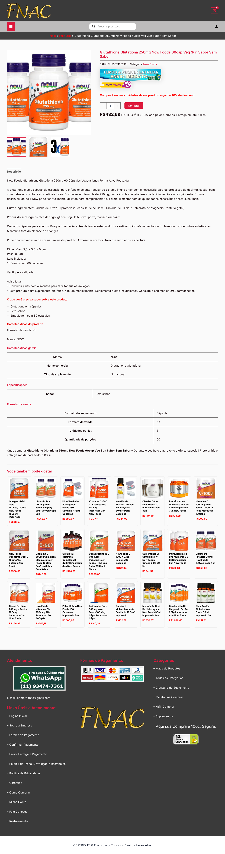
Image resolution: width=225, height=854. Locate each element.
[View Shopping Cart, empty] (214, 10)
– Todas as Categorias (168, 678)
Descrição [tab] (14, 171)
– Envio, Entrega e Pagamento (27, 754)
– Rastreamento (17, 821)
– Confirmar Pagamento (23, 744)
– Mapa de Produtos (166, 668)
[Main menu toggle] (11, 26)
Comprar (134, 105)
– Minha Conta (16, 802)
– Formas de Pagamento (23, 735)
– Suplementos (163, 716)
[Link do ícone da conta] (216, 26)
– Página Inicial (17, 716)
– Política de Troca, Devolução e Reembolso (36, 764)
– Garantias (14, 783)
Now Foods (150, 64)
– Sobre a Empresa (19, 725)
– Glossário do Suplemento (171, 687)
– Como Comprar (18, 792)
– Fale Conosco (17, 811)
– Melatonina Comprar (168, 697)
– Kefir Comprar (163, 706)
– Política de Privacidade (23, 773)
